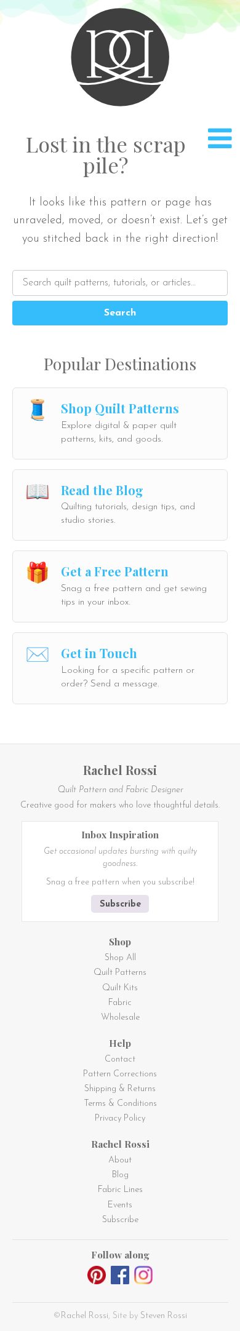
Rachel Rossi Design (123, 60)
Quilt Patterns (120, 972)
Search (120, 313)
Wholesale (120, 1017)
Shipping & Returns (120, 1089)
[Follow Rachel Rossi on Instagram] (143, 1277)
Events (120, 1205)
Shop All (120, 958)
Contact (120, 1059)
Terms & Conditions (120, 1103)
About (120, 1160)
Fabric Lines (120, 1189)
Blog (120, 1175)
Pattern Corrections (120, 1074)
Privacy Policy (120, 1118)
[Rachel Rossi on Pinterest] (96, 1277)
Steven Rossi (163, 1316)
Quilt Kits (120, 988)
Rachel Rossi (84, 1316)
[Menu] (220, 139)
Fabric (120, 1002)
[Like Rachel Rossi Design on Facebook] (120, 1277)
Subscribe (120, 904)
